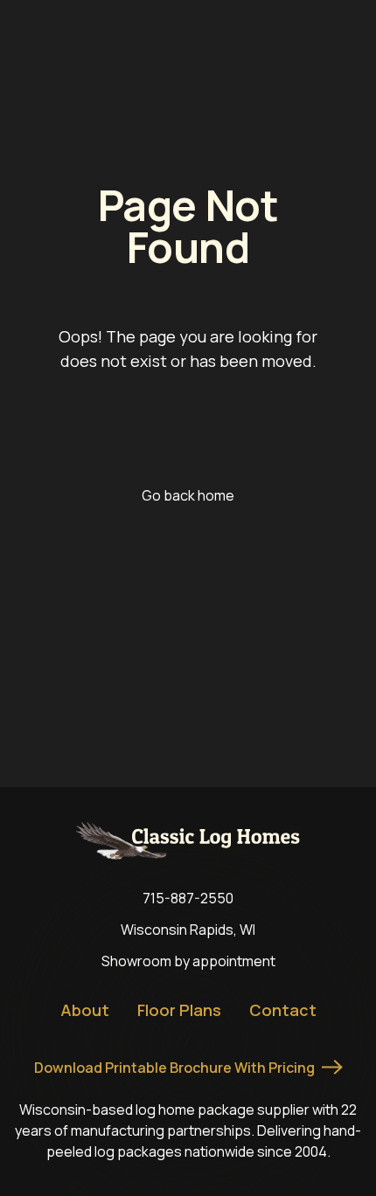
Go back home (188, 495)
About (84, 1009)
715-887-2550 (188, 898)
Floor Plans (179, 1009)
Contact (283, 1009)
